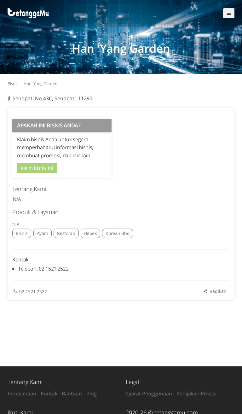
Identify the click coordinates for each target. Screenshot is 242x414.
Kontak (49, 393)
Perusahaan (22, 393)
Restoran (66, 233)
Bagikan (217, 291)
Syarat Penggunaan (149, 393)
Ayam (42, 233)
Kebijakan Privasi (196, 393)
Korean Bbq (118, 233)
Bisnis (22, 233)
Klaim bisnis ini (37, 168)
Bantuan (72, 393)
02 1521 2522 (33, 291)
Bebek (90, 233)
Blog (91, 393)
